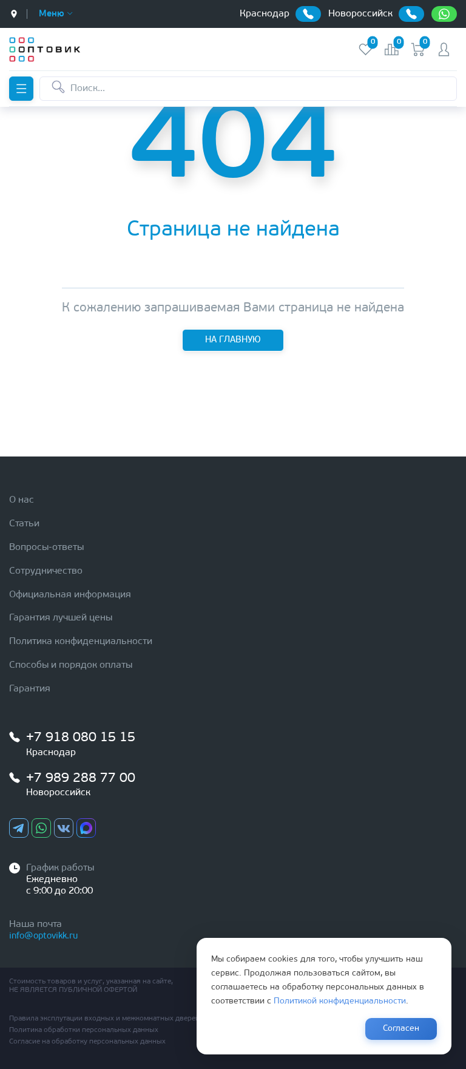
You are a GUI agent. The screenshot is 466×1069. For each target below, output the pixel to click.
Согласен (401, 1028)
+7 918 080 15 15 (80, 738)
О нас (21, 500)
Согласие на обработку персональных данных (87, 1041)
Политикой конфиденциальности (340, 1001)
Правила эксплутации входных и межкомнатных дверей (104, 1018)
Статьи (24, 524)
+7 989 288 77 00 (80, 779)
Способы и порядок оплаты (70, 665)
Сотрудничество (46, 571)
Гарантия (29, 689)
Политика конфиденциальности (80, 641)
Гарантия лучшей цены (60, 618)
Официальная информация (70, 595)
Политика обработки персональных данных (83, 1030)
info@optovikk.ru (43, 936)
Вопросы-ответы (46, 547)
